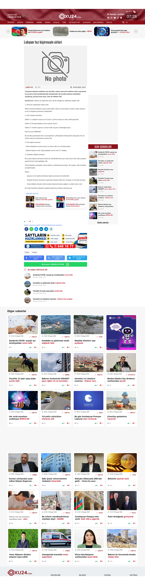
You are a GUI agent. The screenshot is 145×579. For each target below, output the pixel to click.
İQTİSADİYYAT (74, 22)
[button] (136, 31)
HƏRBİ (39, 22)
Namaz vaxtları (117, 14)
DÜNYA (20, 22)
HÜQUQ (56, 22)
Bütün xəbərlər (103, 222)
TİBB (64, 22)
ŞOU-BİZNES (98, 22)
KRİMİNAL (30, 22)
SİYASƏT (10, 22)
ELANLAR (86, 22)
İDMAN (47, 22)
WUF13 (109, 22)
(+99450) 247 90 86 (14, 17)
